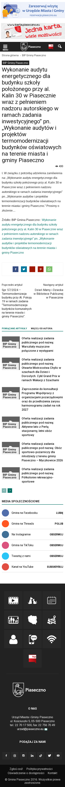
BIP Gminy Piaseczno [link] (15, 63)
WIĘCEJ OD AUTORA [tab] (41, 328)
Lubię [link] (59, 512)
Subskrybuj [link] (55, 566)
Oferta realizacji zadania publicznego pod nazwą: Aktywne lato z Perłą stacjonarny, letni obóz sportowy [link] (38, 427)
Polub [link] (59, 523)
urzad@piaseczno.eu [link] (30, 729)
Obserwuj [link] (56, 534)
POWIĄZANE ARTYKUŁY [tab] (14, 328)
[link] (5, 47)
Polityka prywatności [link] (39, 769)
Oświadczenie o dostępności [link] (26, 773)
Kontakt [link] (52, 773)
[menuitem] (15, 63)
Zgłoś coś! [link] (16, 769)
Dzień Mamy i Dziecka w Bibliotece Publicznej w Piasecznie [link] (48, 293)
